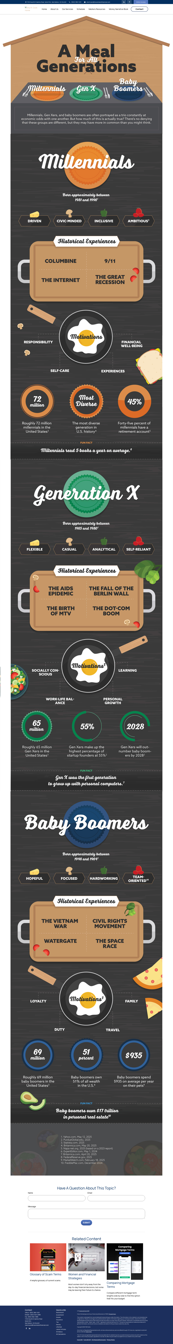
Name (30, 1193)
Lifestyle (59, 1327)
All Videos (59, 1332)
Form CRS (80, 1339)
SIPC (90, 1331)
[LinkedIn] (124, 2)
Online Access (141, 2)
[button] (44, 9)
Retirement (60, 1312)
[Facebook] (129, 2)
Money (58, 1324)
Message (32, 1206)
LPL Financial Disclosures (99, 1339)
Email (90, 1193)
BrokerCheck (112, 1314)
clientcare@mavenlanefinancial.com (98, 2)
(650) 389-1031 (76, 2)
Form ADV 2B (87, 1339)
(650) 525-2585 (35, 1315)
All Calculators (61, 1334)
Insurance (59, 1320)
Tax (57, 1322)
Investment (60, 1315)
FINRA (87, 1331)
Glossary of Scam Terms (45, 1274)
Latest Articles (61, 1329)
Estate (58, 1317)
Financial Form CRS (84, 1311)
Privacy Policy (111, 1339)
